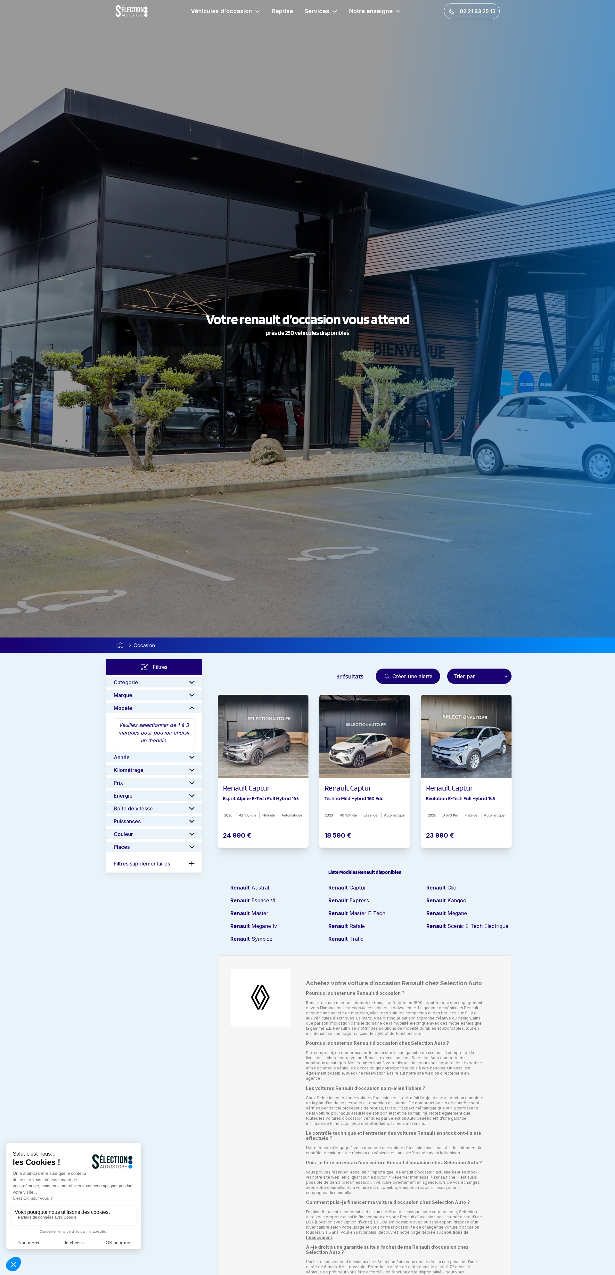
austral (249, 887)
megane (446, 913)
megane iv (253, 926)
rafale (346, 926)
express (348, 900)
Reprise (282, 11)
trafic (346, 939)
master (249, 913)
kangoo (446, 900)
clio (441, 887)
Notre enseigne (371, 11)
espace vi (252, 900)
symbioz (251, 939)
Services (317, 11)
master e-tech (356, 913)
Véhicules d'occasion (221, 11)
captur (347, 887)
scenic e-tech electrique (467, 926)
